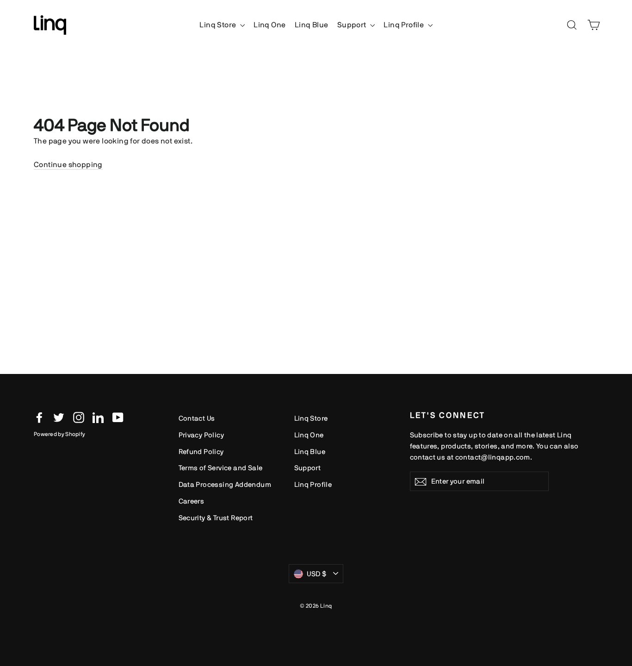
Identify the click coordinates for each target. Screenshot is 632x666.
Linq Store (218, 24)
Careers (191, 501)
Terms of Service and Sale (221, 468)
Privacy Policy (201, 435)
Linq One (269, 24)
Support (352, 24)
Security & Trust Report (216, 518)
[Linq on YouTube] (118, 417)
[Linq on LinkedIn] (98, 417)
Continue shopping (68, 164)
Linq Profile (404, 24)
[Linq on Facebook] (39, 417)
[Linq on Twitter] (58, 417)
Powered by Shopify (59, 434)
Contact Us (197, 418)
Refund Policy (201, 451)
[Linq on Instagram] (78, 417)
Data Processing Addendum (225, 484)
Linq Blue (311, 24)
